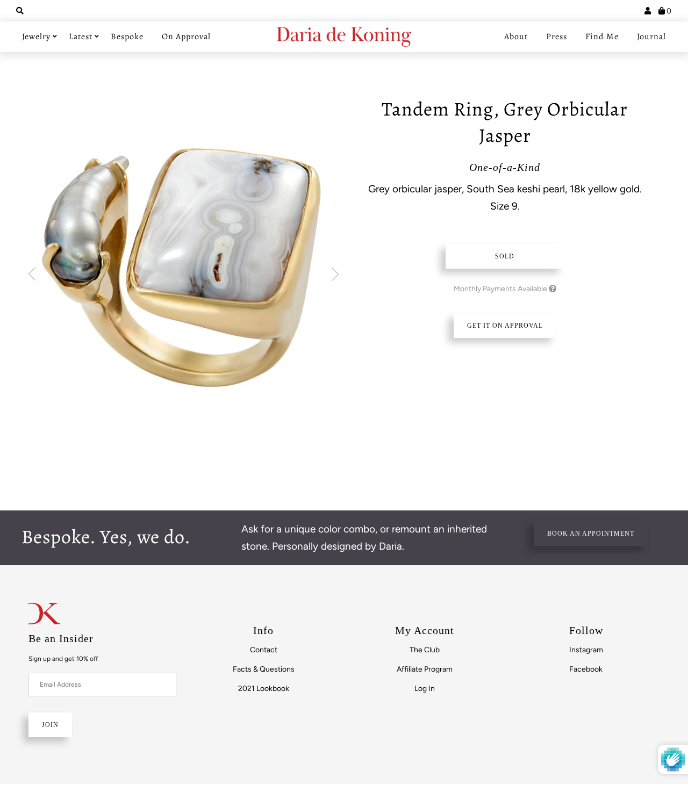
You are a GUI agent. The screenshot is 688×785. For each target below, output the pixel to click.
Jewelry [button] (36, 36)
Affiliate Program (425, 669)
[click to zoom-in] (183, 261)
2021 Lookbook (263, 688)
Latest (80, 36)
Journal (651, 36)
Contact (263, 649)
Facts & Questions (264, 669)
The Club (425, 649)
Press (556, 36)
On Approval (186, 36)
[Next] (334, 274)
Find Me (602, 36)
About (516, 36)
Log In (424, 688)
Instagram (586, 649)
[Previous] (31, 274)
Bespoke (127, 36)
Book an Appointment (590, 533)
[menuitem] (264, 649)
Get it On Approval (505, 325)
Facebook (586, 669)
